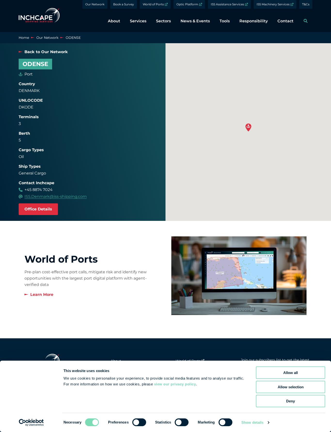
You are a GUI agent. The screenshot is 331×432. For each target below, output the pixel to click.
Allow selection (291, 387)
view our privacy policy (175, 384)
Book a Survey (123, 4)
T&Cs (305, 4)
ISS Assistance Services (227, 4)
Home (24, 37)
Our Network (94, 4)
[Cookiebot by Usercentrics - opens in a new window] (31, 422)
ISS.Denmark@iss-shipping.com (55, 196)
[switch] (139, 422)
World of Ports (153, 4)
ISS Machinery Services (273, 4)
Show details (252, 422)
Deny (290, 401)
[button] (248, 127)
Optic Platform (187, 4)
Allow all (290, 373)
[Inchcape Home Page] (39, 16)
